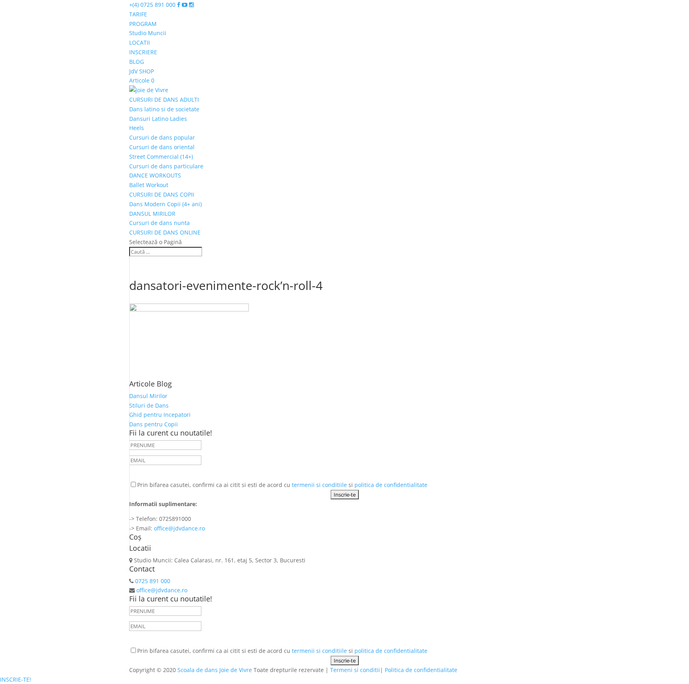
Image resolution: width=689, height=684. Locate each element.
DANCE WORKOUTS (155, 175)
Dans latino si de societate (164, 109)
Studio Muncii (147, 33)
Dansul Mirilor (148, 396)
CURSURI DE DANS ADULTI (164, 99)
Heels (136, 128)
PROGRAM (143, 24)
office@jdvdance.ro (178, 528)
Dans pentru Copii (153, 424)
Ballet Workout (148, 185)
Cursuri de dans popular (162, 137)
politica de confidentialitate (390, 485)
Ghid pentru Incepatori (160, 414)
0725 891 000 (152, 581)
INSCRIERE (143, 52)
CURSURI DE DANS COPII (161, 194)
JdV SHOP (141, 71)
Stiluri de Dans (149, 405)
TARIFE (138, 14)
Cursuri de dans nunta (159, 223)
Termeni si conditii (355, 670)
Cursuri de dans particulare (166, 166)
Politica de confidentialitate (421, 670)
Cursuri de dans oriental (162, 147)
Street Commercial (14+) (161, 156)
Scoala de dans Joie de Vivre (214, 670)
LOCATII (139, 42)
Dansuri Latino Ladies (158, 118)
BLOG (136, 61)
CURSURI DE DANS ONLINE (165, 232)
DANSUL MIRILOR (152, 213)
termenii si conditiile (319, 485)
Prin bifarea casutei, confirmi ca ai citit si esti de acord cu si (282, 485)
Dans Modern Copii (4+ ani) (165, 204)
